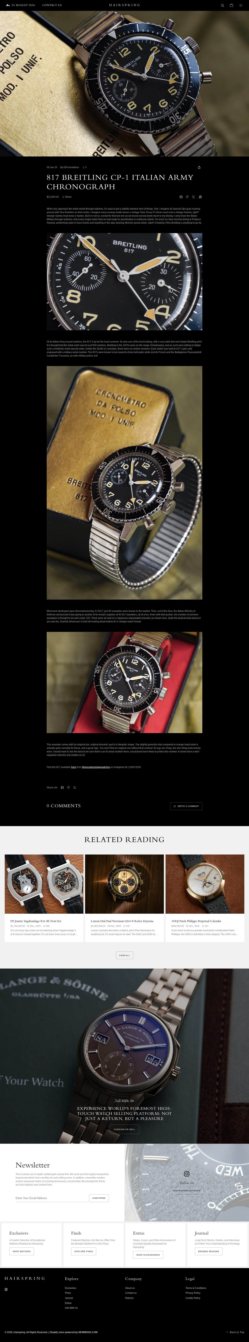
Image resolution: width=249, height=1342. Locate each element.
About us (130, 1288)
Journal (69, 1298)
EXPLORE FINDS (84, 1251)
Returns (129, 1298)
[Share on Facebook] (181, 196)
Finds (68, 1293)
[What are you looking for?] (222, 5)
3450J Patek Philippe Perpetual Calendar (196, 921)
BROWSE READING (208, 1251)
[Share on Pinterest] (187, 196)
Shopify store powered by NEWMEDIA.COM (73, 1332)
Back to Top (237, 1332)
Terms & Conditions (196, 1288)
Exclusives (70, 1288)
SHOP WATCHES (22, 1251)
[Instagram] (6, 1289)
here (73, 767)
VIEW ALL (124, 955)
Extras (68, 1303)
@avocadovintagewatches (96, 767)
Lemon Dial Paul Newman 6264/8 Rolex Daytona (122, 921)
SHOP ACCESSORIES (148, 1255)
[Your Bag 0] (231, 5)
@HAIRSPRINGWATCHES (186, 1191)
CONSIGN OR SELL (124, 1129)
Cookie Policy (193, 1298)
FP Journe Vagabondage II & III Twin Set (36, 921)
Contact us (131, 1293)
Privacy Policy (193, 1293)
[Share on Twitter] (193, 196)
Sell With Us (71, 1308)
